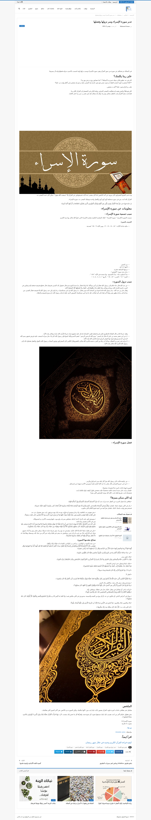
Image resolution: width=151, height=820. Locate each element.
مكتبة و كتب (77, 8)
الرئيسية (115, 2)
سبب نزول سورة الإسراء (110, 747)
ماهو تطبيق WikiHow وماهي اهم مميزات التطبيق (116, 763)
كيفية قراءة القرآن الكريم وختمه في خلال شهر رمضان (109, 742)
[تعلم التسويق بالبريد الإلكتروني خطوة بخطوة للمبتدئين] (127, 529)
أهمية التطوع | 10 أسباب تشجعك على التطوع (110, 535)
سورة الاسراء (70, 747)
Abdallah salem (120, 732)
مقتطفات (22, 26)
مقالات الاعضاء (107, 2)
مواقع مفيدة (68, 8)
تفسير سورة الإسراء (122, 747)
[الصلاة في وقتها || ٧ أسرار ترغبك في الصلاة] (75, 788)
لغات (24, 8)
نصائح (42, 8)
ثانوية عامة (59, 8)
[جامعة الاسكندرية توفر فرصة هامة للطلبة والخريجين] (127, 520)
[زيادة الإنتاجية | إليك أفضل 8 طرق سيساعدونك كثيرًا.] (113, 788)
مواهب (85, 8)
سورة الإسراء (100, 747)
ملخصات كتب (50, 8)
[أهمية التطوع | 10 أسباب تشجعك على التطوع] (127, 538)
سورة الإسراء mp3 (90, 747)
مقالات (129, 800)
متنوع (36, 8)
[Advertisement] (75, 50)
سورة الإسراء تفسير (79, 747)
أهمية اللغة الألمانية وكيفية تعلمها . (30, 763)
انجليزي (30, 8)
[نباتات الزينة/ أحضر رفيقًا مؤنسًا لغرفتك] (37, 788)
